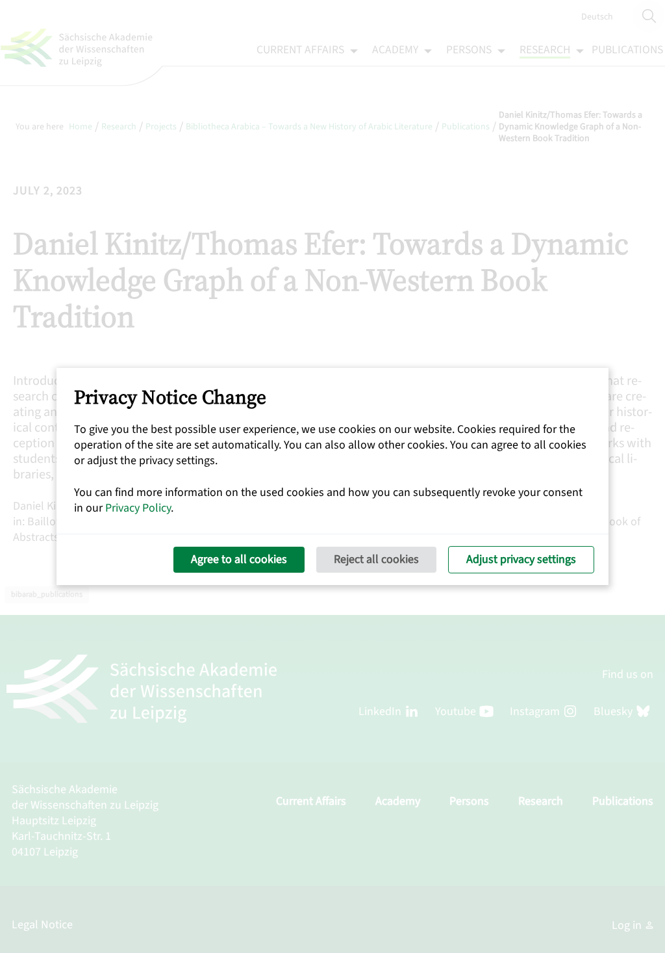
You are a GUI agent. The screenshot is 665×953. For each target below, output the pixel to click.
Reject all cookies (376, 559)
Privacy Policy (138, 508)
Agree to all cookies (239, 559)
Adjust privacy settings (521, 559)
